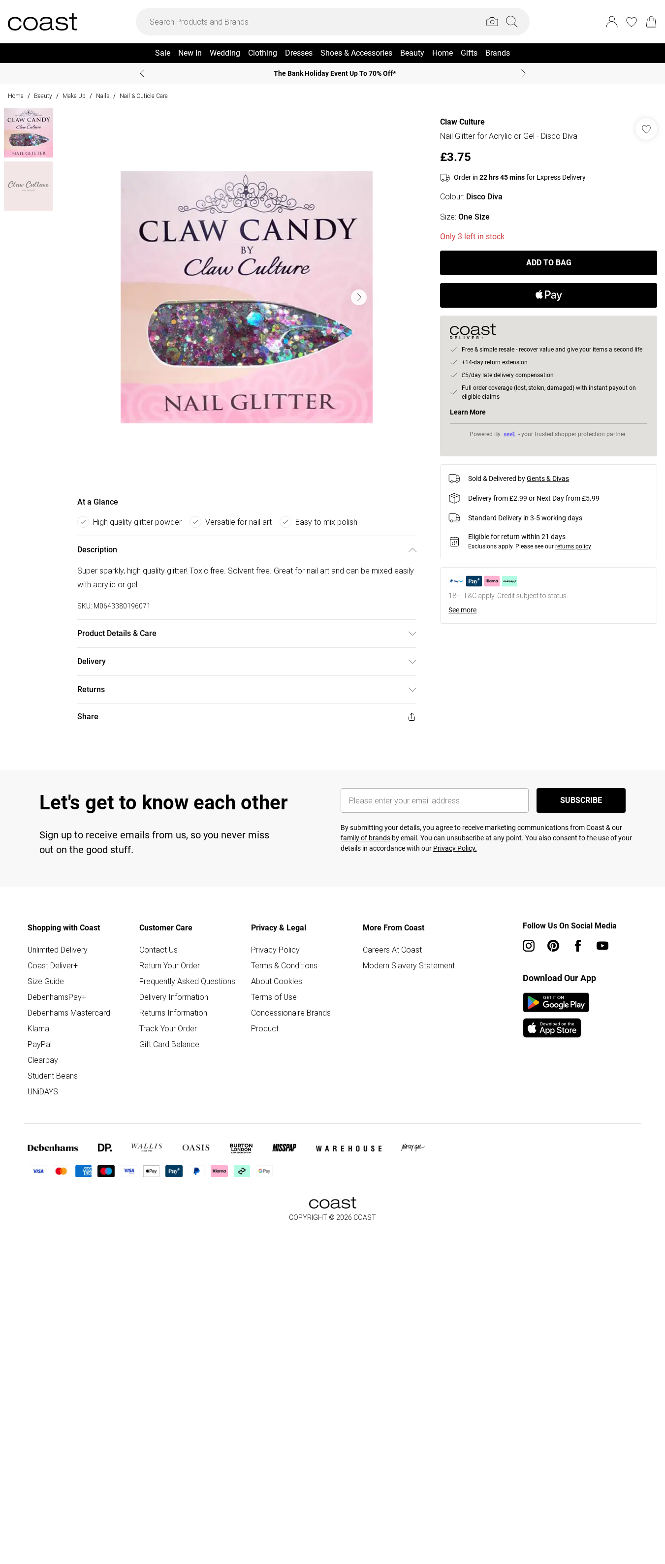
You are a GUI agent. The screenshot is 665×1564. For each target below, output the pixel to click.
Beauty (43, 95)
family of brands (365, 838)
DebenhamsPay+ (57, 997)
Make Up (74, 95)
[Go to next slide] (359, 297)
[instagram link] (529, 946)
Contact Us (158, 950)
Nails (102, 95)
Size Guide (46, 981)
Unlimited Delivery (58, 950)
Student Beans (53, 1076)
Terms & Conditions (284, 965)
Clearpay (43, 1060)
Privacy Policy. (455, 848)
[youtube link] (602, 946)
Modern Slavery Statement (409, 965)
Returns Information (173, 1013)
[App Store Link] (556, 1015)
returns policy (573, 546)
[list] (247, 297)
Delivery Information (173, 997)
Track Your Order (168, 1028)
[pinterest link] (553, 946)
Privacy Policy (275, 950)
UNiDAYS (43, 1091)
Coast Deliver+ (53, 965)
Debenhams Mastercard (69, 1013)
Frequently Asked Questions (187, 981)
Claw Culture (462, 122)
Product (265, 1028)
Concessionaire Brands (291, 1013)
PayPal (40, 1044)
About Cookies (276, 981)
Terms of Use (274, 997)
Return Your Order (169, 965)
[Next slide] (523, 73)
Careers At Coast (392, 950)
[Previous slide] (142, 73)
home (16, 95)
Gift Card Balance (169, 1044)
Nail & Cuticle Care (144, 95)
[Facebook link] (578, 946)
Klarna (38, 1028)
